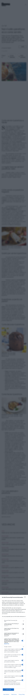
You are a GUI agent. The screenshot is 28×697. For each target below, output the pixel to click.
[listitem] (14, 621)
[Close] (25, 597)
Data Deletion (6, 694)
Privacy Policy (22, 694)
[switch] (23, 624)
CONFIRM (8, 689)
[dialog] (14, 646)
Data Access (14, 694)
